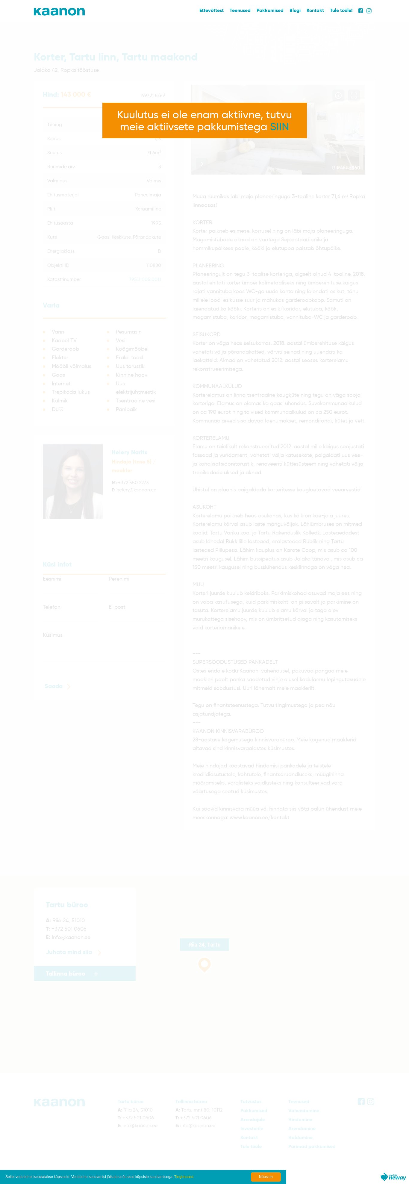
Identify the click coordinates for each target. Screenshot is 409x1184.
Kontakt (315, 10)
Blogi (295, 10)
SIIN (279, 126)
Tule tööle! (341, 10)
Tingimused (183, 1177)
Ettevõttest (211, 10)
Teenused (240, 10)
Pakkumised (270, 10)
